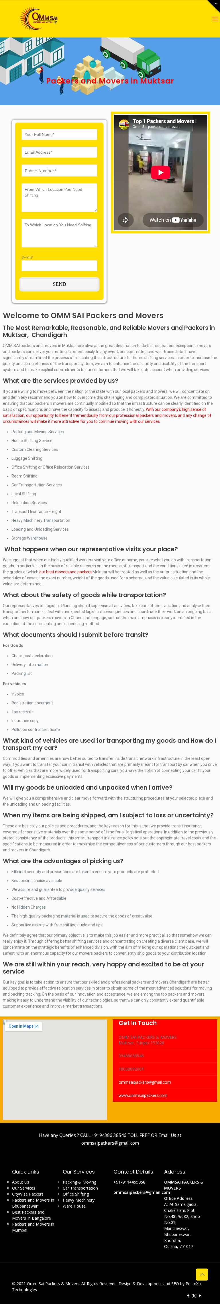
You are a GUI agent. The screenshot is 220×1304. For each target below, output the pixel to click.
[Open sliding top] (213, 6)
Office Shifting (76, 1194)
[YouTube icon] (200, 1295)
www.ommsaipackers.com (143, 1095)
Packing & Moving (79, 1182)
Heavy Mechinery (79, 1200)
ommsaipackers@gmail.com (145, 1082)
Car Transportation (80, 1188)
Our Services (23, 1188)
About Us (20, 1182)
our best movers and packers (65, 572)
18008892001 (131, 1069)
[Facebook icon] (188, 1295)
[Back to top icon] (202, 1275)
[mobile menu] (215, 18)
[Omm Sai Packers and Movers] (39, 18)
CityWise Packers (28, 1194)
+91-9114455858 (129, 1182)
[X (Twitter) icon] (194, 1295)
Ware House (74, 1206)
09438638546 (131, 1056)
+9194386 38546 (109, 1135)
